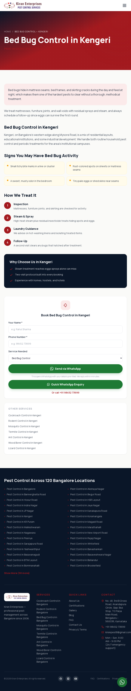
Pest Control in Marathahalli (84, 527)
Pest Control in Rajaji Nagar (84, 538)
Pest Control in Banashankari (85, 549)
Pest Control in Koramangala (85, 516)
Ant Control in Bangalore (44, 643)
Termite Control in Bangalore (47, 635)
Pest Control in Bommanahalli (21, 565)
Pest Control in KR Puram (19, 521)
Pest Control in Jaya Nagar (84, 505)
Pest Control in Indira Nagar (21, 505)
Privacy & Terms (78, 629)
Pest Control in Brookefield (84, 565)
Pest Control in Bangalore (19, 488)
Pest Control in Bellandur (83, 560)
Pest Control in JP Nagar (19, 510)
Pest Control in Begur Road (84, 494)
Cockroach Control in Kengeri (24, 415)
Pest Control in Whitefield (83, 543)
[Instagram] (68, 678)
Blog (71, 615)
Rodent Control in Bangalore (46, 610)
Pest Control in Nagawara (19, 532)
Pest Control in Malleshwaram (22, 527)
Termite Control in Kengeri (23, 431)
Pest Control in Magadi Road (85, 521)
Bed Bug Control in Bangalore (47, 619)
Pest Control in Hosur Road (20, 499)
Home (7, 31)
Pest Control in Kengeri (18, 516)
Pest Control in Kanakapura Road (87, 510)
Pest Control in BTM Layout (20, 560)
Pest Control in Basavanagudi (22, 554)
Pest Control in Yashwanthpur (22, 549)
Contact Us (75, 624)
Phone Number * (17, 337)
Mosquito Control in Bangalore (48, 627)
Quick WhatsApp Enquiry (67, 384)
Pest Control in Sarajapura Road (23, 543)
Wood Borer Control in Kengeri (25, 442)
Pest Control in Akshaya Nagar (86, 488)
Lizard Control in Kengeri (22, 448)
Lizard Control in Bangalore (46, 660)
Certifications (76, 605)
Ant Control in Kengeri (20, 437)
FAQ (71, 620)
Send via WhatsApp (68, 369)
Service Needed (17, 351)
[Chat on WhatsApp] (122, 682)
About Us (74, 600)
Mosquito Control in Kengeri (24, 426)
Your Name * (15, 322)
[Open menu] (124, 5)
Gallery (73, 610)
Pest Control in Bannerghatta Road (25, 494)
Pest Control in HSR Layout (84, 499)
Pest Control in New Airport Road (87, 532)
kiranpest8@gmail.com (118, 632)
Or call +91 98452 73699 (65, 392)
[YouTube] (75, 678)
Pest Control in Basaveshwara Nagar (89, 554)
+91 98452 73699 (115, 626)
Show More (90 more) (17, 573)
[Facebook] (60, 678)
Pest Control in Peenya (18, 538)
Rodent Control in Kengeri (22, 420)
